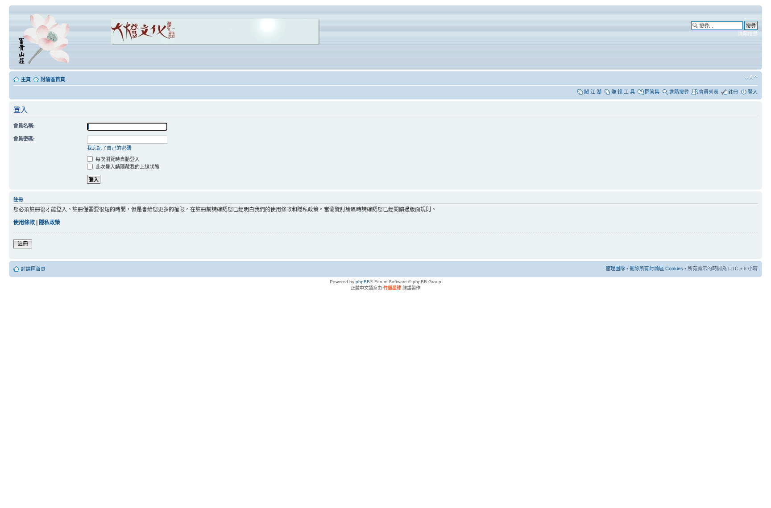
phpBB (363, 281)
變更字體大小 (751, 78)
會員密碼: (24, 138)
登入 (753, 92)
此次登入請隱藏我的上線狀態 (126, 166)
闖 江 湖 (592, 92)
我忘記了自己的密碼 (109, 148)
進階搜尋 (748, 34)
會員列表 (708, 92)
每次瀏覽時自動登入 (117, 159)
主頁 (26, 79)
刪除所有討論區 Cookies (656, 268)
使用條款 (24, 222)
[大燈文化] (203, 56)
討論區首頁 (53, 79)
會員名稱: (24, 125)
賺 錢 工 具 (623, 92)
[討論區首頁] (45, 37)
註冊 (733, 92)
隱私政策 (49, 222)
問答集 (652, 92)
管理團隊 (615, 268)
